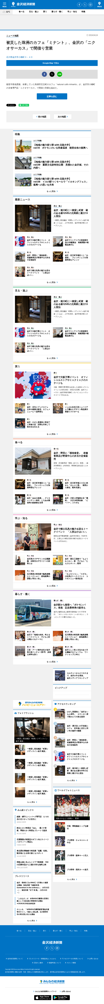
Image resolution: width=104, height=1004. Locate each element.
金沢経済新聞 (23, 4)
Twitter (85, 5)
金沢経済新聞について (15, 959)
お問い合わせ (93, 959)
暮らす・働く (57, 11)
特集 (83, 11)
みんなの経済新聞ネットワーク (52, 982)
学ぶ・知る (72, 11)
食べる (21, 11)
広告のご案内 (38, 963)
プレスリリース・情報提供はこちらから (42, 959)
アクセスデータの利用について (72, 959)
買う (45, 11)
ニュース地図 (12, 35)
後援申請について (55, 963)
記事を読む (52, 96)
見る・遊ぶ (34, 11)
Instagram (90, 5)
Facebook (79, 5)
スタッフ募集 (71, 963)
